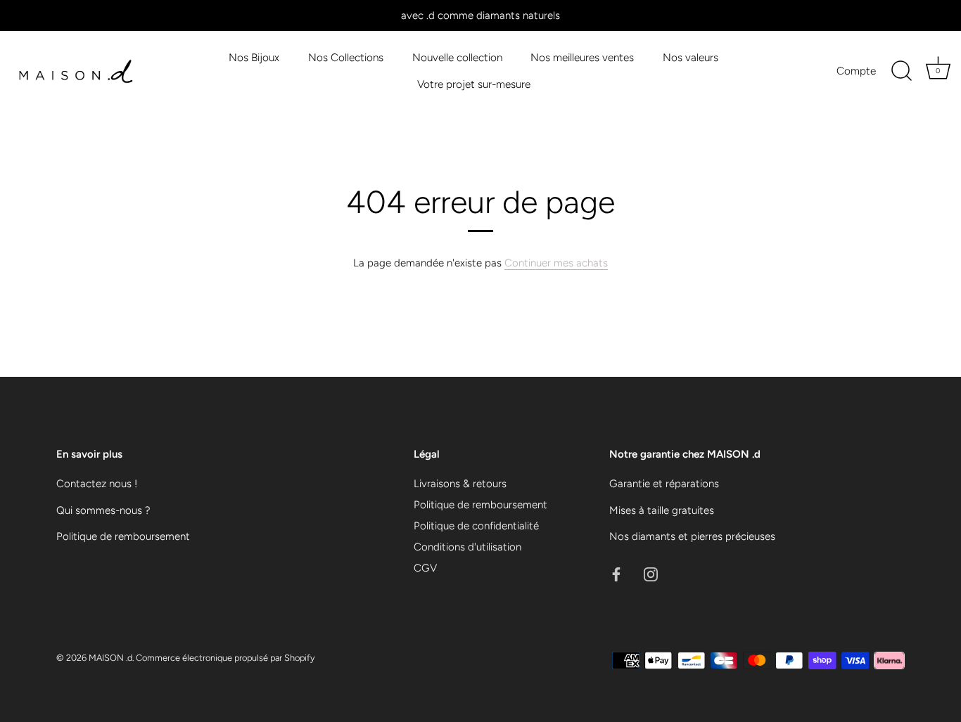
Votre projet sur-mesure (473, 84)
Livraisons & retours (460, 483)
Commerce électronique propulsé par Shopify (225, 657)
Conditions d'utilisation (467, 547)
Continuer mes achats (556, 263)
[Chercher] (901, 71)
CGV (425, 568)
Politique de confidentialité (476, 526)
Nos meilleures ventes (582, 57)
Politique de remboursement (123, 536)
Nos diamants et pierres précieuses (692, 536)
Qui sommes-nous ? (103, 510)
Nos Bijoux (254, 57)
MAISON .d (110, 657)
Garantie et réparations (664, 483)
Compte (856, 70)
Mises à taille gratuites (661, 510)
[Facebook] (616, 573)
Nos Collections (345, 57)
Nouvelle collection (457, 57)
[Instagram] (651, 573)
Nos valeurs (690, 57)
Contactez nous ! (96, 483)
